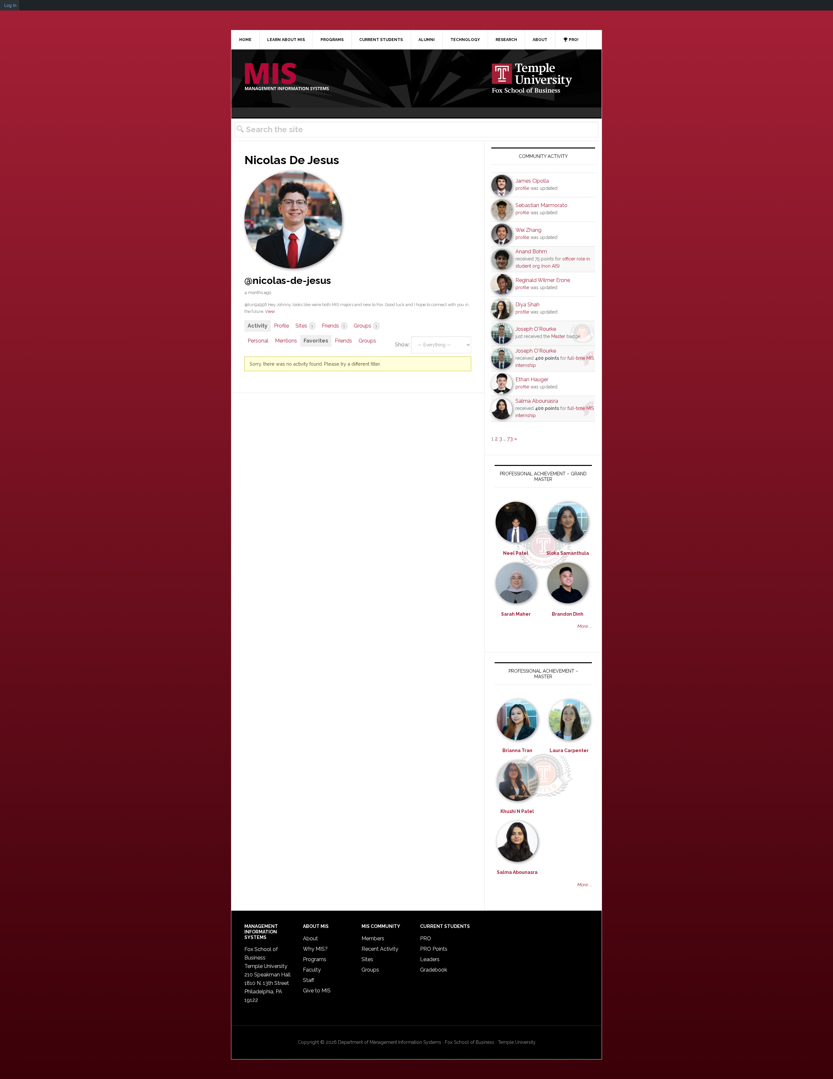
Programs (314, 959)
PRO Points (433, 949)
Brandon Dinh (567, 614)
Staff (308, 980)
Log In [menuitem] (10, 5)
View (270, 311)
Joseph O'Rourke (535, 329)
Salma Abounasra (536, 401)
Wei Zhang (528, 230)
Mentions (286, 341)
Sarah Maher (516, 614)
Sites (304, 326)
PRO (425, 938)
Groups (365, 326)
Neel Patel (515, 553)
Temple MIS (286, 77)
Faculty (312, 970)
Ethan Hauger (531, 379)
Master (558, 336)
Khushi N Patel (517, 811)
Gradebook (433, 970)
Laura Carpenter (569, 750)
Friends (333, 326)
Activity (257, 326)
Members (373, 938)
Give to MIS (317, 991)
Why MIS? (315, 949)
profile (522, 188)
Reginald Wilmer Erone (542, 280)
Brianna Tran (517, 750)
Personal (258, 341)
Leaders (430, 959)
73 (510, 439)
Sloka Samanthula (567, 553)
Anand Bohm (531, 251)
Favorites (316, 341)
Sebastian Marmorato (541, 205)
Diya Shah (527, 304)
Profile (281, 326)
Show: (402, 345)
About (310, 938)
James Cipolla (532, 181)
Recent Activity (380, 949)
